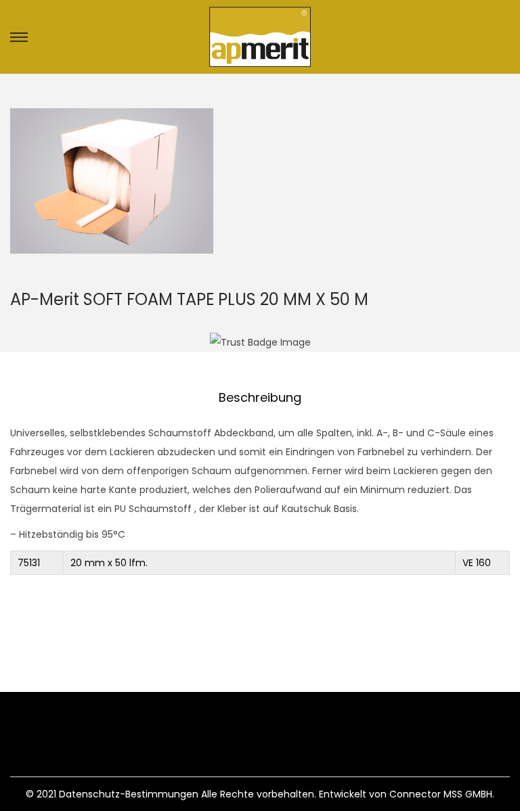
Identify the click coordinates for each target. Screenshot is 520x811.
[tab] (260, 397)
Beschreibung (260, 397)
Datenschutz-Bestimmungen (128, 794)
